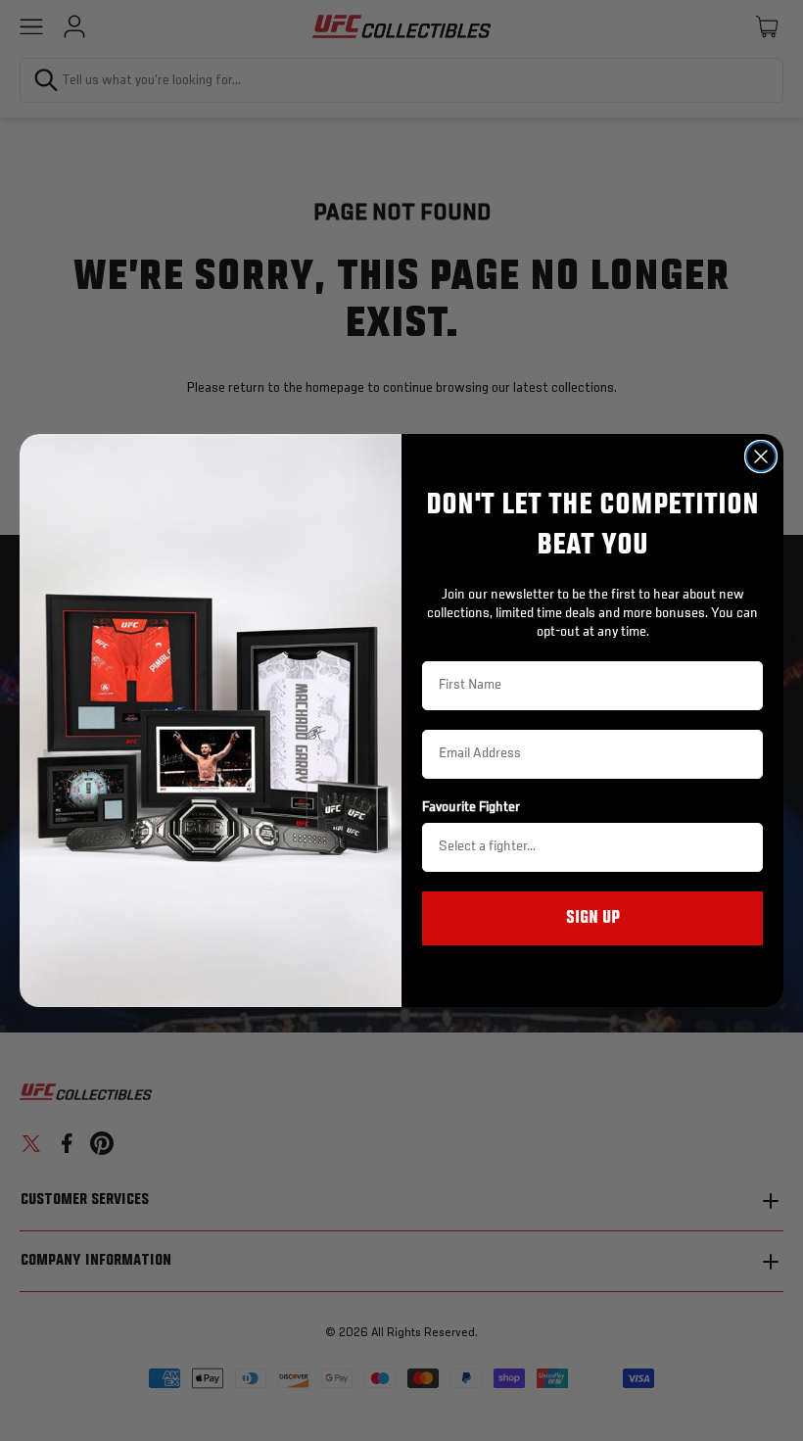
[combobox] (586, 847)
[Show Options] (744, 847)
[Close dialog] (761, 456)
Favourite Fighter (471, 807)
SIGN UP (593, 918)
